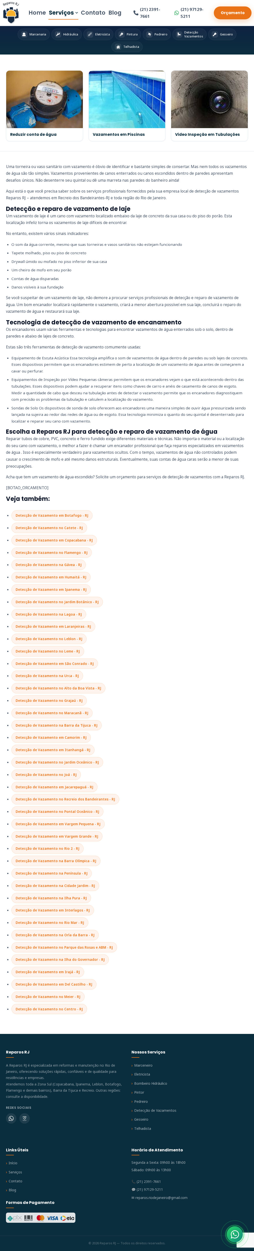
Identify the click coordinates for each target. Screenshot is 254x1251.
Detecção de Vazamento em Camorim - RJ (51, 737)
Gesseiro (141, 1119)
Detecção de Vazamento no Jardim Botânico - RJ (57, 601)
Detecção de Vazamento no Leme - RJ (48, 651)
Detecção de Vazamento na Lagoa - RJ (49, 614)
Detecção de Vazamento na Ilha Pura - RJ (51, 898)
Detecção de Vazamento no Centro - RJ (49, 1009)
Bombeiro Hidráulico (150, 1083)
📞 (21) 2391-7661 (146, 1181)
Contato (93, 13)
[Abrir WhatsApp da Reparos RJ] (235, 1234)
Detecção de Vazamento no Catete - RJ (49, 527)
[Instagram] (24, 1118)
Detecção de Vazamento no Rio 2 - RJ (47, 848)
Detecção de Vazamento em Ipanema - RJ (51, 589)
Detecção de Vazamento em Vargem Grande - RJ (57, 836)
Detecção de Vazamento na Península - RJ (52, 873)
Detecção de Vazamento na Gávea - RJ (49, 564)
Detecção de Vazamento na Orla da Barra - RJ (55, 935)
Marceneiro (143, 1065)
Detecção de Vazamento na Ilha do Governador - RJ (60, 959)
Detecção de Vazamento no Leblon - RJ (49, 638)
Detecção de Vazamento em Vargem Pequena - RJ (58, 824)
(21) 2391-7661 (150, 12)
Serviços (61, 13)
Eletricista (142, 1074)
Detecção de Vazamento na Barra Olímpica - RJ (56, 860)
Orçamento (233, 12)
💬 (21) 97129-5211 (147, 1189)
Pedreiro (141, 1101)
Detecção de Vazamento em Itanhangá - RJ (53, 749)
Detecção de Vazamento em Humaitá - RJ (51, 577)
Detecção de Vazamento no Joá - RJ (46, 774)
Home (37, 13)
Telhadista (142, 1128)
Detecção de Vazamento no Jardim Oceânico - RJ (57, 762)
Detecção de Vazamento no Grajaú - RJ (49, 700)
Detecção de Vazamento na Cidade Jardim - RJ (55, 885)
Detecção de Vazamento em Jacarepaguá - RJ (54, 787)
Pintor (139, 1092)
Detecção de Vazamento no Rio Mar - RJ (50, 922)
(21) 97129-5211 (192, 12)
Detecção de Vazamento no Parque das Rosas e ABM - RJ (64, 947)
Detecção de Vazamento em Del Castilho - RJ (54, 984)
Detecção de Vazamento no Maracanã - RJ (52, 713)
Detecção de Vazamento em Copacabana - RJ (54, 540)
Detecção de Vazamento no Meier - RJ (48, 996)
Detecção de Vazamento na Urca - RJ (47, 675)
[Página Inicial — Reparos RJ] (11, 13)
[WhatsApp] (11, 1118)
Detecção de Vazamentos (155, 1110)
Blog (115, 13)
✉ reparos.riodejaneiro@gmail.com (159, 1197)
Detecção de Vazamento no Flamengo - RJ (52, 552)
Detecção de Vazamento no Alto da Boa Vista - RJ (58, 688)
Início (13, 1163)
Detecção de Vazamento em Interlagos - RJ (53, 910)
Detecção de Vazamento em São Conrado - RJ (55, 663)
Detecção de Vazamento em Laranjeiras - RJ (53, 626)
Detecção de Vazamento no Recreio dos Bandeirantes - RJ (65, 799)
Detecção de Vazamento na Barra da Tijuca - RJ (56, 725)
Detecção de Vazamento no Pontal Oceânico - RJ (57, 811)
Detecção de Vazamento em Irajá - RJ (48, 971)
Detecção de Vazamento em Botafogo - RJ (52, 515)
